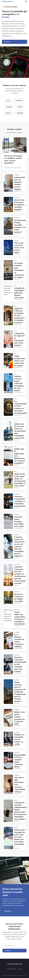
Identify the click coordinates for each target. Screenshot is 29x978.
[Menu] (25, 1)
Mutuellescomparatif (14, 964)
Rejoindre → (8, 911)
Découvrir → (7, 41)
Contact (20, 969)
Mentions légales (11, 969)
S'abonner (7, 950)
